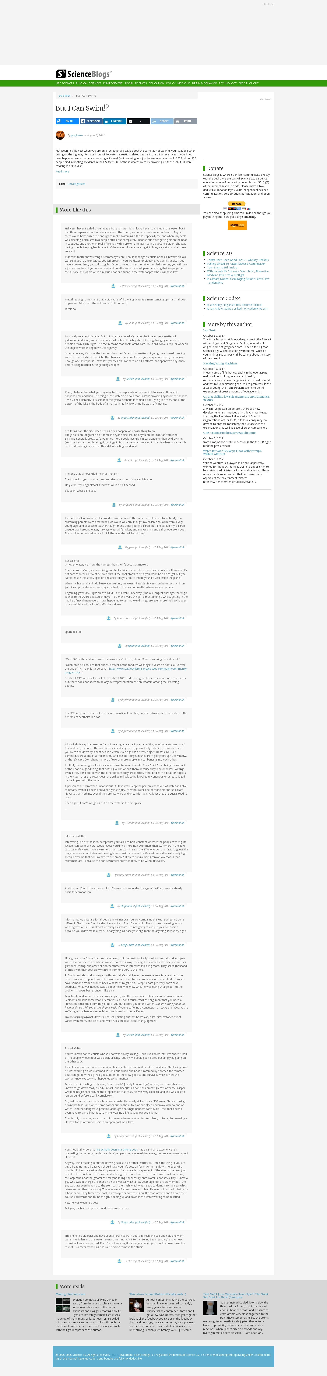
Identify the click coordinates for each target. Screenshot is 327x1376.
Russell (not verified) (138, 379)
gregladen (64, 95)
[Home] (92, 74)
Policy (170, 83)
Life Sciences (65, 83)
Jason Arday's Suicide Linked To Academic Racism (237, 308)
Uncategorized (76, 184)
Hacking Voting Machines (220, 363)
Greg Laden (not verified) (135, 417)
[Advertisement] (163, 32)
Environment (113, 83)
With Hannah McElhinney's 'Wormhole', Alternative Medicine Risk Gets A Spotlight (238, 273)
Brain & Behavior (204, 83)
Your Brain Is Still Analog (222, 267)
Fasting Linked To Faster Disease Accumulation (236, 263)
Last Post (209, 330)
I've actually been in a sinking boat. (117, 1149)
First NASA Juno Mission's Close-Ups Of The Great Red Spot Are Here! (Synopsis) (235, 1296)
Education (156, 83)
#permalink (177, 286)
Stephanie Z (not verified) (135, 906)
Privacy (115, 1354)
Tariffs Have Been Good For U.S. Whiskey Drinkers (238, 260)
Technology (228, 83)
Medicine (183, 83)
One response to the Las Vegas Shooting (229, 432)
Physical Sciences (88, 83)
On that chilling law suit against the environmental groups (236, 398)
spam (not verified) (139, 645)
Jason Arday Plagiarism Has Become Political (234, 305)
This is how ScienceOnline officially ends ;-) (157, 1294)
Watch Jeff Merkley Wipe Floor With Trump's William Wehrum (232, 452)
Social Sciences (136, 83)
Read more (62, 171)
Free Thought (249, 83)
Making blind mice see (70, 1294)
